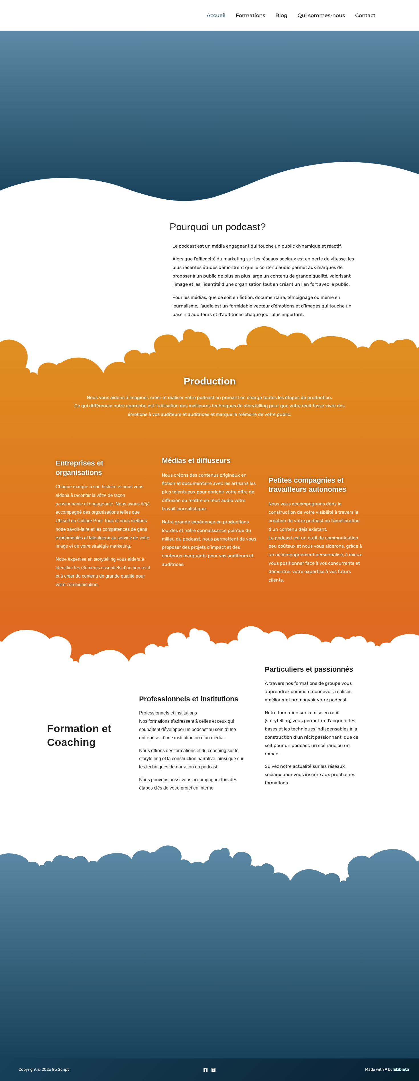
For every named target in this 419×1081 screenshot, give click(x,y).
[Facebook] (205, 1070)
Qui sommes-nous (321, 15)
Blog (281, 15)
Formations (250, 15)
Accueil (216, 15)
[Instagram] (213, 1070)
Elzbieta (401, 1069)
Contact (365, 15)
